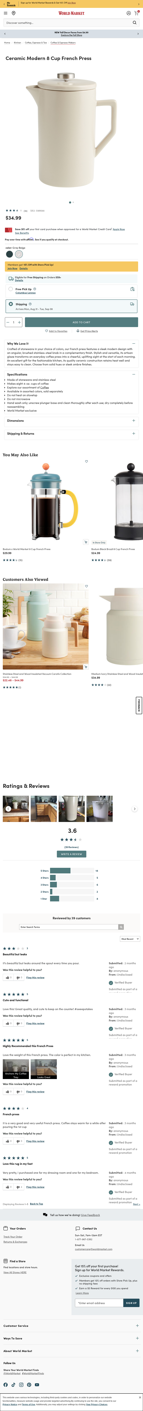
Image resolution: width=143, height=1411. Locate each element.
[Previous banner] (4, 3)
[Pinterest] (29, 1384)
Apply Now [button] (119, 229)
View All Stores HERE (15, 1272)
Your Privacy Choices (96, 1404)
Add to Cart (81, 322)
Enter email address (92, 1303)
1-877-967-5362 (83, 1239)
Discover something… (19, 22)
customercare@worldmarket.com (93, 1249)
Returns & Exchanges (15, 1241)
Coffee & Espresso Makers (63, 42)
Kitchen (17, 42)
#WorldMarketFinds (33, 1373)
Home (7, 42)
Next (136, 1204)
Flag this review (35, 977)
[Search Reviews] (121, 927)
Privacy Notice (10, 1404)
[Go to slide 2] (73, 202)
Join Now (71, 2)
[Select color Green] (10, 254)
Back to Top (36, 1203)
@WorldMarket (12, 1373)
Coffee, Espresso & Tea (36, 42)
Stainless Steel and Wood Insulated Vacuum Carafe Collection (37, 673)
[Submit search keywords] (135, 22)
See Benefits (22, 232)
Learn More (82, 1293)
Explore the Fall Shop (71, 35)
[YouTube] (37, 1384)
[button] (16, 1069)
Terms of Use (28, 1404)
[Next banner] (138, 3)
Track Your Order (12, 1236)
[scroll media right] (134, 809)
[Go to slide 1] (70, 202)
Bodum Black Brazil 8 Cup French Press (113, 549)
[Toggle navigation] (5, 13)
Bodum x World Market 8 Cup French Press (26, 549)
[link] (136, 13)
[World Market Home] (72, 13)
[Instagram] (21, 1384)
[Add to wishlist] (86, 461)
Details (24, 268)
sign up (131, 1303)
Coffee (44, 387)
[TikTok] (13, 1384)
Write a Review (71, 854)
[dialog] (71, 1402)
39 (25, 211)
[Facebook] (5, 1384)
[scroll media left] (8, 809)
